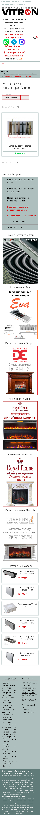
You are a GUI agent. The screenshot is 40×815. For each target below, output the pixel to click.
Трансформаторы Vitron (17, 222)
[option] (20, 128)
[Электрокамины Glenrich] (20, 537)
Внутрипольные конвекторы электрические (21, 190)
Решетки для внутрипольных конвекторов (20, 147)
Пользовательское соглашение (13, 797)
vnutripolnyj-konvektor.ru (22, 771)
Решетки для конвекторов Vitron (21, 216)
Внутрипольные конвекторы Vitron (21, 181)
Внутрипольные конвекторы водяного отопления (10, 687)
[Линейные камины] (20, 426)
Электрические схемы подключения (16, 1)
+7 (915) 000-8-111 (14, 38)
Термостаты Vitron (14, 227)
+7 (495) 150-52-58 (14, 34)
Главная (4, 72)
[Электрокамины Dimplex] (20, 370)
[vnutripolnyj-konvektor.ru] (20, 11)
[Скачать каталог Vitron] (20, 261)
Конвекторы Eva (9, 729)
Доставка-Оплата (8, 4)
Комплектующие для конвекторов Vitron (20, 74)
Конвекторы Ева (9, 732)
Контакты (21, 4)
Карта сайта (8, 764)
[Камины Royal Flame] (20, 481)
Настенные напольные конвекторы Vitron (18, 199)
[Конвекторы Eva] (20, 314)
